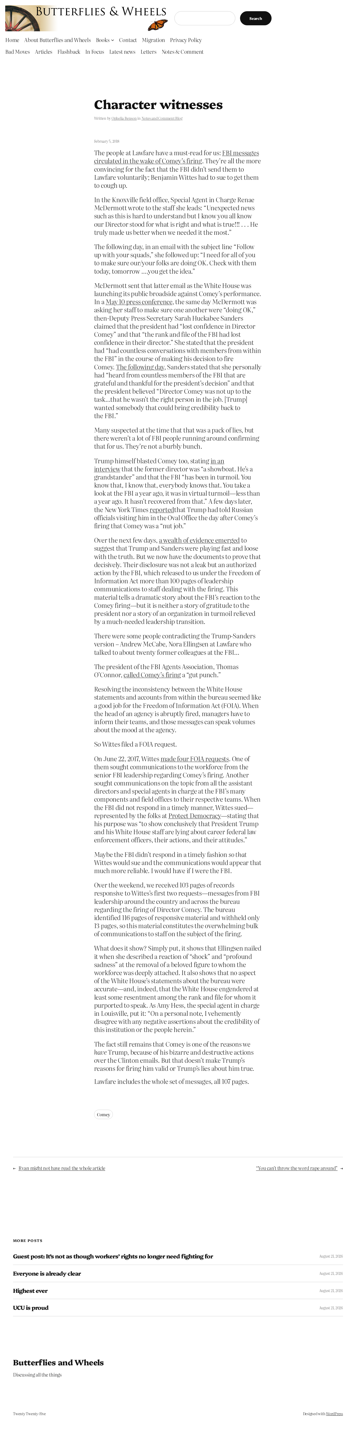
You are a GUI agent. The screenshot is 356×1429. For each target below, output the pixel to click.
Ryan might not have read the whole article (62, 1168)
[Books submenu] (112, 39)
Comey (103, 1114)
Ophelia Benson (124, 118)
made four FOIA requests (195, 758)
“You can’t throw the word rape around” (296, 1168)
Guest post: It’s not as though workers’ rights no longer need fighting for (113, 1256)
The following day (140, 366)
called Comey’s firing (152, 674)
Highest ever (30, 1290)
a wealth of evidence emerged (199, 539)
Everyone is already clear (47, 1273)
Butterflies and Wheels (58, 1361)
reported (162, 509)
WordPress (334, 1413)
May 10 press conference (139, 301)
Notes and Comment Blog (162, 118)
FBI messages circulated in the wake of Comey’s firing (176, 156)
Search (255, 18)
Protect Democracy (194, 815)
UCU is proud (30, 1307)
